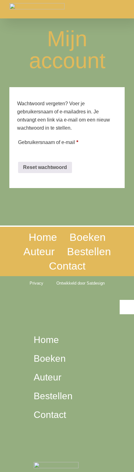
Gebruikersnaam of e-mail (55, 141)
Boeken (87, 237)
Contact (67, 266)
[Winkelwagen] (38, 440)
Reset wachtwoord (45, 167)
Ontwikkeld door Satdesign (80, 283)
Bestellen (89, 251)
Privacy (36, 283)
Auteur (39, 251)
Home (43, 237)
